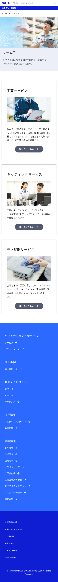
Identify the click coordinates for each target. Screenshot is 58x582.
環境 (7, 389)
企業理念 (9, 454)
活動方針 (9, 498)
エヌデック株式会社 (10, 8)
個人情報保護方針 (12, 522)
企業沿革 (9, 460)
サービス (9, 342)
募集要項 (9, 428)
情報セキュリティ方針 (14, 529)
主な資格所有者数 (13, 479)
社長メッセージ (12, 467)
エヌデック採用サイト (15, 421)
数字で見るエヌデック (15, 486)
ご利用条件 (9, 536)
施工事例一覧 (11, 369)
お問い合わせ (10, 557)
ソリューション (12, 349)
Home (4, 13)
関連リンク (9, 543)
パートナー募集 (11, 550)
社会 (7, 395)
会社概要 (9, 448)
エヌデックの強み (13, 492)
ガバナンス (10, 401)
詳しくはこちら (26, 149)
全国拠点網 (10, 473)
